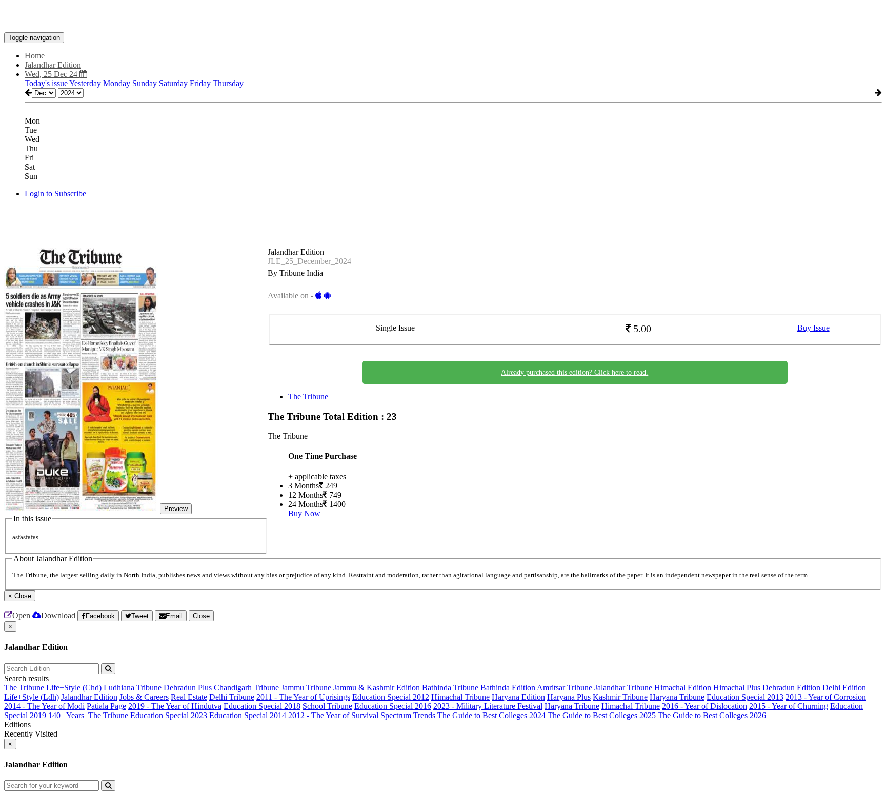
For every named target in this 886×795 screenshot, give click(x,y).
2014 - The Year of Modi (44, 706)
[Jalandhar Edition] (443, 17)
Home (35, 55)
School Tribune (327, 706)
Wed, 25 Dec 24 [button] (52, 74)
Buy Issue (813, 327)
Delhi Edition (844, 687)
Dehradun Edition (791, 687)
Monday (116, 83)
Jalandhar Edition (89, 696)
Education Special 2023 (168, 715)
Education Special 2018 (262, 706)
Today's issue (46, 83)
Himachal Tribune (460, 696)
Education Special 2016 (392, 706)
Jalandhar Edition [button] (53, 64)
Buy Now (304, 513)
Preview (176, 509)
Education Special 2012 (390, 696)
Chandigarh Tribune (246, 687)
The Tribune (308, 396)
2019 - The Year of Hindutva (175, 706)
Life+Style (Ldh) (31, 696)
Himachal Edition (682, 687)
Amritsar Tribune (564, 687)
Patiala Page (106, 706)
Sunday (144, 83)
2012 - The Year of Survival (333, 715)
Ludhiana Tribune (133, 687)
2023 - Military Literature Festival (487, 706)
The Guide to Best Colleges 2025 (602, 715)
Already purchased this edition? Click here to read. (574, 372)
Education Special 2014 (247, 715)
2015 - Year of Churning (788, 706)
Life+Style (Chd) (74, 687)
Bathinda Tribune (450, 687)
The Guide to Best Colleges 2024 (491, 715)
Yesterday (85, 83)
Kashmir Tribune (620, 696)
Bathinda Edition (507, 687)
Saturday (173, 83)
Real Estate (189, 696)
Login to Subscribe (55, 193)
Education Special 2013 (745, 696)
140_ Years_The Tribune (88, 715)
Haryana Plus (569, 696)
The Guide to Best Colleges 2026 (712, 715)
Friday (200, 83)
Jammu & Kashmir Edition (376, 687)
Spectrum (395, 715)
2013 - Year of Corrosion (826, 696)
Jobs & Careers (144, 696)
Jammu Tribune (306, 687)
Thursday (228, 83)
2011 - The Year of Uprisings (303, 696)
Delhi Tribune (231, 696)
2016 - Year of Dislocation (704, 706)
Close (201, 616)
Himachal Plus (736, 687)
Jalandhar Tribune (623, 687)
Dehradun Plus (188, 687)
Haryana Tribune (677, 696)
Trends (424, 715)
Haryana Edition (518, 696)
